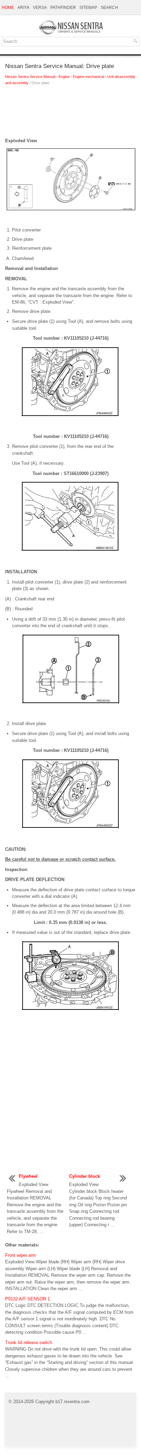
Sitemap (88, 7)
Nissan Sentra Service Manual (30, 77)
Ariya (23, 7)
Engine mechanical (88, 77)
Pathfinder (63, 7)
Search (109, 7)
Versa (40, 7)
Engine (64, 77)
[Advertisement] (70, 113)
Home (8, 7)
